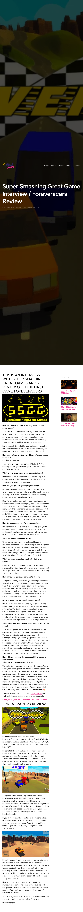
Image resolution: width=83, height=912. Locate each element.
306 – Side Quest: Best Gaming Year (68, 408)
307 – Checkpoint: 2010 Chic (68, 392)
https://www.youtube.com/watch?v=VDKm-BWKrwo (24, 700)
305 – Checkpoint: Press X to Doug (68, 424)
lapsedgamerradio (32, 207)
